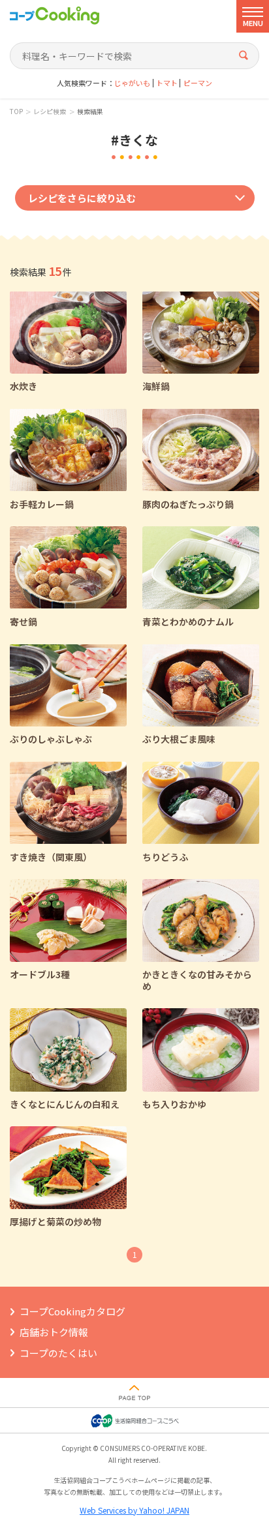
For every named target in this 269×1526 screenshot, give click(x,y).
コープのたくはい (58, 1353)
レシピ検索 (49, 111)
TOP (16, 111)
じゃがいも (132, 83)
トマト (167, 83)
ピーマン (197, 83)
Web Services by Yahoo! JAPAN (134, 1510)
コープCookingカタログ (72, 1311)
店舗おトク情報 (54, 1332)
